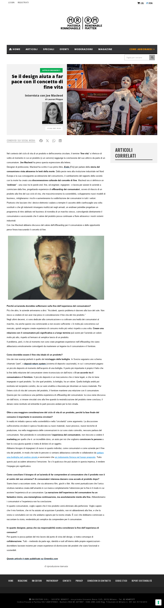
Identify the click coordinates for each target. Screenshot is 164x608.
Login (11, 2)
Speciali (48, 49)
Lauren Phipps (55, 99)
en (150, 3)
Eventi (64, 49)
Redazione (22, 580)
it (147, 3)
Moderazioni (83, 49)
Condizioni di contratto (99, 580)
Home (16, 49)
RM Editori (37, 580)
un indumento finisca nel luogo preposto (75, 457)
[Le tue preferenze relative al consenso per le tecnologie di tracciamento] (158, 602)
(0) (142, 3)
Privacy (79, 580)
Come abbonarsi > (142, 49)
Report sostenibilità (142, 580)
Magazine (105, 49)
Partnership (52, 580)
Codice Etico (121, 580)
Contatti (67, 580)
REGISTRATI (23, 2)
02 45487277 (129, 599)
